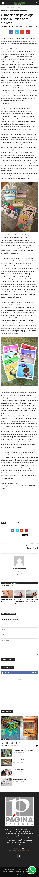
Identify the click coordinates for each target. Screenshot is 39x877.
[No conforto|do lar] (6, 772)
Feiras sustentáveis (7, 546)
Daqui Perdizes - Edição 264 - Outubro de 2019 (29, 547)
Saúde (25, 10)
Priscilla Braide (18, 523)
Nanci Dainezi (5, 745)
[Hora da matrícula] (6, 762)
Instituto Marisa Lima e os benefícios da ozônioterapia (32, 601)
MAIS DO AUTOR (7, 586)
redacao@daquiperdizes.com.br (19, 850)
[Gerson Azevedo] (6, 753)
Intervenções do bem (10, 743)
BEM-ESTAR (19, 10)
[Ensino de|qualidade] (6, 782)
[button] (36, 2)
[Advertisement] (19, 504)
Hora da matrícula (18, 760)
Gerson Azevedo (8, 26)
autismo (9, 523)
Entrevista (12, 10)
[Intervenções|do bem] (19, 728)
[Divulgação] (7, 594)
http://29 (20, 571)
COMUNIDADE (5, 10)
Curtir (34, 673)
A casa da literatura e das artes (23, 750)
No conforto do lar (19, 769)
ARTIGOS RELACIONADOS (10, 583)
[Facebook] (20, 856)
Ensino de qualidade (19, 779)
